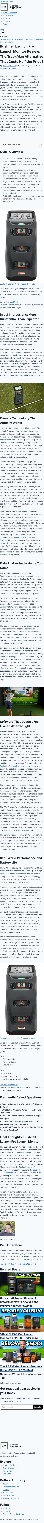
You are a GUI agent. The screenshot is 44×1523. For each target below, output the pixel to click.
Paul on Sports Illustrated (13, 1514)
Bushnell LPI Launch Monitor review (15, 766)
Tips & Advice (9, 1471)
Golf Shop (7, 1474)
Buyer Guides (8, 15)
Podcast (6, 21)
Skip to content (6, 1)
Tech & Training (6, 42)
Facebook (4, 68)
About (5, 24)
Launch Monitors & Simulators (13, 39)
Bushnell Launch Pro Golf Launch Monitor (17, 284)
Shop (2, 30)
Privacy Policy (9, 1492)
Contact (6, 1490)
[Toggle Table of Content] (39, 145)
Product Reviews (10, 12)
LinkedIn (14, 68)
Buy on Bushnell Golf (9, 302)
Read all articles (7, 1264)
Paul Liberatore (9, 65)
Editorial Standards (11, 1487)
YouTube (6, 18)
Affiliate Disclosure (11, 1498)
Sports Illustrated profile (25, 1264)
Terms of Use (8, 1495)
